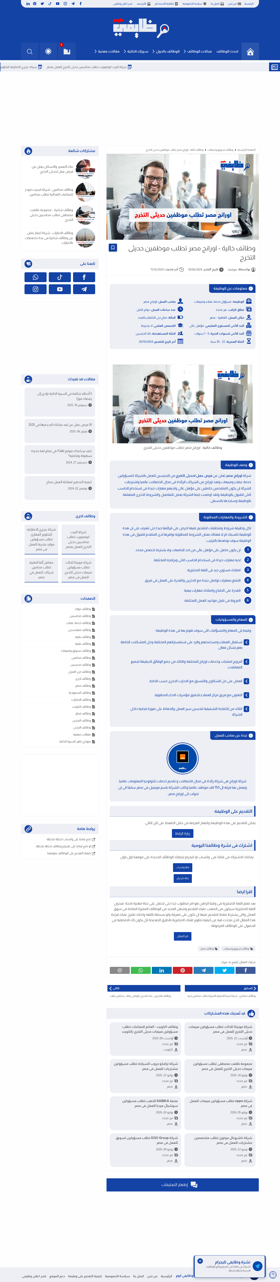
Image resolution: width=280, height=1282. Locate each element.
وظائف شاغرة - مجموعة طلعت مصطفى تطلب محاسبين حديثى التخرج (51, 215)
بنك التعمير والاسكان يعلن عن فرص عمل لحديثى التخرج (52, 169)
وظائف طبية (83, 637)
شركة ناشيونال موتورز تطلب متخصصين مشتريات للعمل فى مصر (223, 1140)
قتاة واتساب (182, 867)
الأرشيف (141, 3)
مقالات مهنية (109, 51)
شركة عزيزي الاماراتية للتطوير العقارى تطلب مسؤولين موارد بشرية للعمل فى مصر (41, 539)
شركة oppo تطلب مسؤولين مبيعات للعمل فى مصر (221, 1103)
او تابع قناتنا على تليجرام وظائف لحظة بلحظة (63, 846)
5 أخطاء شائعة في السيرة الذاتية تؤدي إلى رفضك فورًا (64, 396)
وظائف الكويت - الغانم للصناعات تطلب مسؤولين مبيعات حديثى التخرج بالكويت (150, 1029)
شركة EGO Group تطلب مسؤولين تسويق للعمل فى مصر (147, 1140)
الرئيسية (249, 3)
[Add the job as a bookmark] (113, 248)
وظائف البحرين (81, 720)
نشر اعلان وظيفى (122, 3)
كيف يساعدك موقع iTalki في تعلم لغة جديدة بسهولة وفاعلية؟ (61, 453)
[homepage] (250, 51)
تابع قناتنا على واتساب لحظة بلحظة (69, 839)
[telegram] (73, 3)
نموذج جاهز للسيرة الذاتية (75, 741)
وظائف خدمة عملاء (78, 623)
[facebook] (80, 3)
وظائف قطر (83, 713)
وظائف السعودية (80, 692)
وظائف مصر (207, 948)
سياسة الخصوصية (192, 3)
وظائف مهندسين (79, 630)
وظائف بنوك (83, 609)
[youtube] (57, 3)
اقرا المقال (182, 936)
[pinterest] (34, 3)
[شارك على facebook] (246, 970)
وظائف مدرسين (80, 664)
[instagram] (65, 3)
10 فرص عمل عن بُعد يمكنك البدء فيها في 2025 (60, 424)
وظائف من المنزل (79, 671)
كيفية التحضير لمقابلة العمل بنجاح (69, 482)
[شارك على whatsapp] (141, 970)
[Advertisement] (140, 108)
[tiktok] (50, 3)
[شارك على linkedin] (162, 970)
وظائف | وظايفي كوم (191, 1275)
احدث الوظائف (227, 51)
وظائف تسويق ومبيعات (220, 149)
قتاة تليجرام (183, 878)
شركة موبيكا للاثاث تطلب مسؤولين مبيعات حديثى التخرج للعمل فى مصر (220, 1029)
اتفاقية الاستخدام (164, 3)
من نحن (232, 3)
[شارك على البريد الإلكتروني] (120, 970)
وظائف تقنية (83, 643)
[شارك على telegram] (204, 970)
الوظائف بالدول (168, 51)
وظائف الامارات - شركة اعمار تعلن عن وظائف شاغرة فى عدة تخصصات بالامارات (49, 238)
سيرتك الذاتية (137, 51)
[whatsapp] (35, 277)
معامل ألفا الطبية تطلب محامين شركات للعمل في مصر (41, 570)
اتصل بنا (215, 3)
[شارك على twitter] (224, 970)
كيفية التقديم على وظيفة (85, 1276)
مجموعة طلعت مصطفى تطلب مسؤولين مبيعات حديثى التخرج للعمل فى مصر (222, 1066)
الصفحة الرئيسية (247, 149)
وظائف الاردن (82, 727)
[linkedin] (27, 3)
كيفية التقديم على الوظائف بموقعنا (69, 853)
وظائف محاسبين (80, 616)
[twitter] (42, 3)
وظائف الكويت (81, 706)
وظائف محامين (81, 657)
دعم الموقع (57, 1276)
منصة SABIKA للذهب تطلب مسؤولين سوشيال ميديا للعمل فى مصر (150, 1103)
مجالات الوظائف (199, 51)
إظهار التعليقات (175, 1184)
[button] (48, 51)
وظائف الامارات (81, 699)
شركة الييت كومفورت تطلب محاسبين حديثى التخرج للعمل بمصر (114, 67)
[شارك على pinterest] (183, 970)
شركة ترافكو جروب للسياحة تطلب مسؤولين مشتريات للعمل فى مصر (146, 1066)
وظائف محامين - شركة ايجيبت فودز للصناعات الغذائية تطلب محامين (49, 192)
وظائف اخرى (83, 678)
